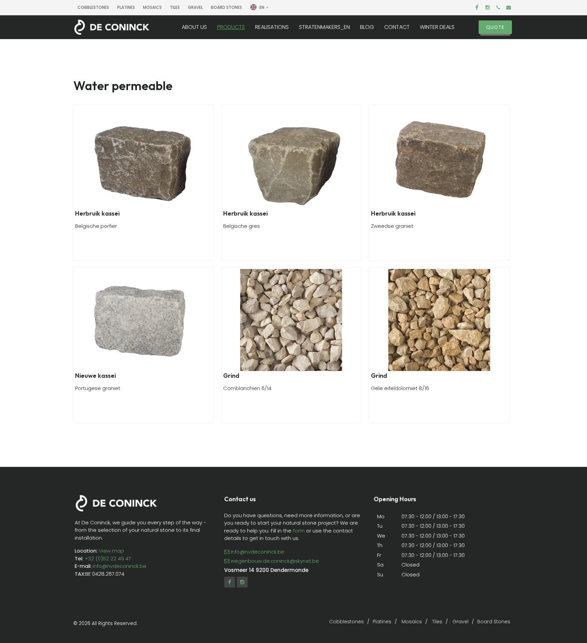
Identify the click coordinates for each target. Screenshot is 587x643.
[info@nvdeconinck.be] (508, 7)
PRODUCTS (231, 27)
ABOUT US (194, 27)
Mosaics (152, 7)
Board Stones (226, 7)
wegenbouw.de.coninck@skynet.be (275, 560)
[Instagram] (487, 7)
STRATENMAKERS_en (324, 27)
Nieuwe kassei (95, 375)
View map (110, 550)
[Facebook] (477, 7)
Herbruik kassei (97, 213)
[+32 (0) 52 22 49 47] (498, 7)
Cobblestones (93, 7)
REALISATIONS (272, 27)
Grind (231, 375)
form (299, 530)
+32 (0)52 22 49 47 (108, 558)
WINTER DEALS (437, 27)
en (262, 7)
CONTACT (397, 27)
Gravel (195, 7)
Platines (126, 7)
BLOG (367, 27)
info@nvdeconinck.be (119, 566)
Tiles (175, 7)
